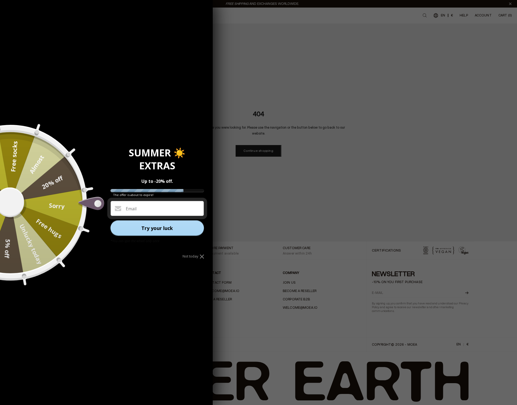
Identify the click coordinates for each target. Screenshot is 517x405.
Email (131, 209)
